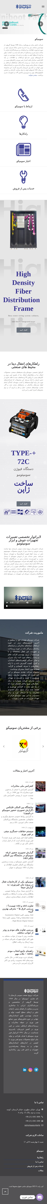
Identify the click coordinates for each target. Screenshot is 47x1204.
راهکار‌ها (40, 1142)
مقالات (40, 1155)
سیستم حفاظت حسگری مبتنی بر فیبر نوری (18, 832)
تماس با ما (39, 1146)
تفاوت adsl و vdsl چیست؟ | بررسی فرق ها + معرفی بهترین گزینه (17, 908)
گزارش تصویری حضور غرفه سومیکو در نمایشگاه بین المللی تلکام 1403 (18, 855)
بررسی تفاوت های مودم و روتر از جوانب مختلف (18, 931)
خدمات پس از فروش (35, 1151)
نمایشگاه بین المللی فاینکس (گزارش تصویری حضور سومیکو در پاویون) (17, 810)
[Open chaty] (39, 1197)
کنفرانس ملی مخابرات (22, 786)
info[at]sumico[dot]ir (32, 1110)
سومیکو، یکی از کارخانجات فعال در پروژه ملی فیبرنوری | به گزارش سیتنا (17, 884)
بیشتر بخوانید (33, 75)
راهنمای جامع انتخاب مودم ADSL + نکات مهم (20, 952)
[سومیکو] (23, 6)
